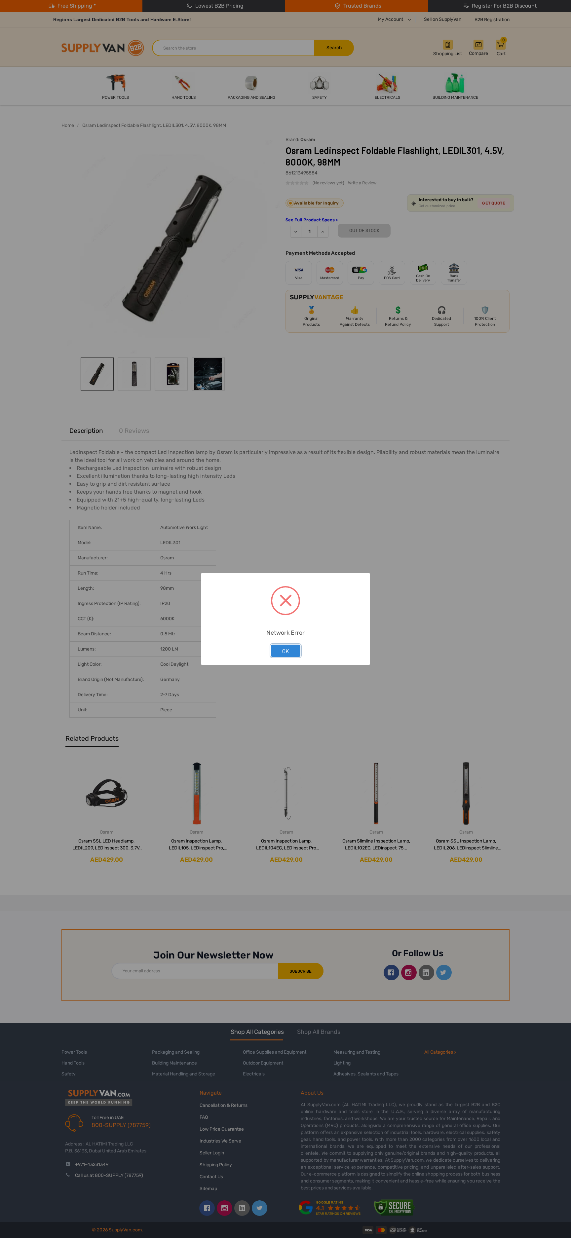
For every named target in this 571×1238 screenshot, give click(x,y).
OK (285, 651)
